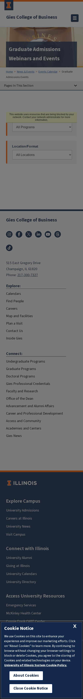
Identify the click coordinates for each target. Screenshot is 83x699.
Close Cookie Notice (30, 688)
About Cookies (26, 675)
